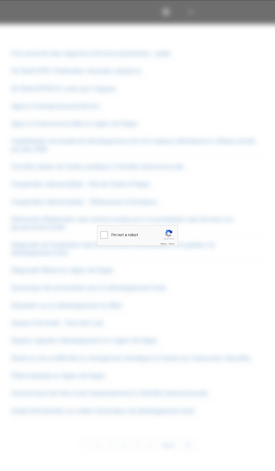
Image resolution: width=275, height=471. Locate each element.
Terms (171, 244)
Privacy (163, 244)
